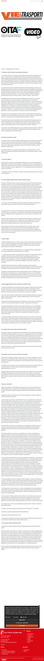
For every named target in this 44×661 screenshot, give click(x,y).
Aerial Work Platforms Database (8, 652)
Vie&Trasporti (30, 640)
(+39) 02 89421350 (5, 639)
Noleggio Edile (5, 654)
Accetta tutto (22, 625)
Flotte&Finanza (31, 636)
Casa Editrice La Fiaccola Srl (11, 658)
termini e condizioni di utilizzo (38, 659)
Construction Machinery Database (8, 651)
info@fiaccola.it (5, 640)
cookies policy (41, 658)
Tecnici (8, 617)
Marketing (24, 617)
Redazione (3, 644)
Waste (29, 642)
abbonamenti (26, 649)
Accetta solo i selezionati (22, 622)
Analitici (16, 617)
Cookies (3, 659)
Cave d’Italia (4, 649)
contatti (25, 651)
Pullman (29, 639)
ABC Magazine (30, 633)
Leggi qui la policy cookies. (30, 614)
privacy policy (35, 658)
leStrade (29, 638)
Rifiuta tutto (22, 620)
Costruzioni (30, 635)
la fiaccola (3, 1)
